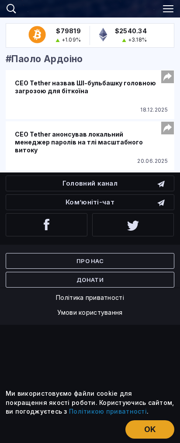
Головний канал (90, 183)
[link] (90, 7)
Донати (90, 279)
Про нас (90, 260)
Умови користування (89, 312)
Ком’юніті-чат (90, 202)
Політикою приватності (108, 411)
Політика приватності (90, 297)
